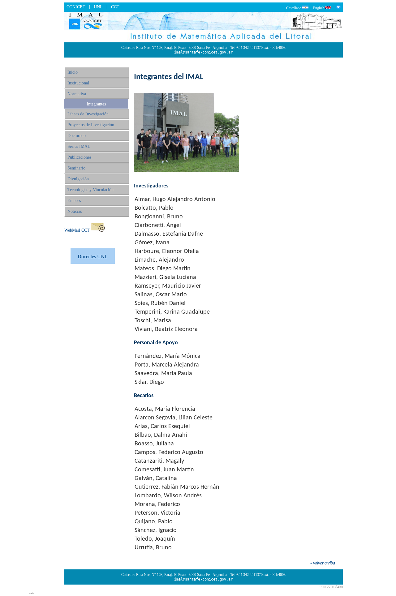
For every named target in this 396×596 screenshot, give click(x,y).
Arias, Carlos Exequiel (162, 426)
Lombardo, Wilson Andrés (168, 496)
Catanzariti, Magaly (159, 461)
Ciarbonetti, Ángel (158, 225)
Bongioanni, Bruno (159, 217)
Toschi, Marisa (153, 321)
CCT (115, 7)
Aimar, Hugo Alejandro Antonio (175, 199)
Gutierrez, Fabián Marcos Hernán (177, 487)
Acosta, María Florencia (165, 409)
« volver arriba (322, 563)
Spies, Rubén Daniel (160, 303)
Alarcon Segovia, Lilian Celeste (174, 418)
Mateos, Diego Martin (163, 269)
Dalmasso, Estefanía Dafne (169, 234)
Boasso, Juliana (154, 444)
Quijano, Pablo (154, 522)
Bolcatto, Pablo (154, 208)
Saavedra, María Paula (163, 374)
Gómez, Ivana (152, 243)
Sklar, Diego (149, 382)
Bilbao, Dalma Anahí (161, 435)
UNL (98, 7)
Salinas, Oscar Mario (161, 295)
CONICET (76, 7)
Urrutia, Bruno (153, 548)
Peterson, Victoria (157, 513)
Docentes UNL (93, 256)
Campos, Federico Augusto (169, 452)
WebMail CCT (77, 230)
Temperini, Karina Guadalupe (172, 312)
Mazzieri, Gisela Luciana (165, 277)
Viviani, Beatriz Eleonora (166, 329)
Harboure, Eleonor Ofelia (167, 251)
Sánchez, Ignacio (156, 530)
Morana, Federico (157, 504)
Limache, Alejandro (159, 260)
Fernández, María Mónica (167, 356)
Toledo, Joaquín (155, 539)
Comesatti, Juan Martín (164, 470)
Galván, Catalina (156, 478)
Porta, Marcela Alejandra (167, 365)
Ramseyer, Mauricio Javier (168, 286)
